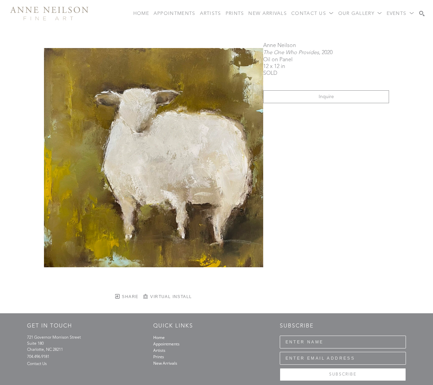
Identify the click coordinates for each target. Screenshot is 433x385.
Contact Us (37, 364)
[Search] (422, 13)
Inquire (326, 96)
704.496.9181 (38, 357)
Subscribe (343, 374)
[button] (312, 14)
